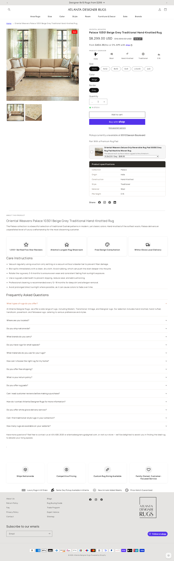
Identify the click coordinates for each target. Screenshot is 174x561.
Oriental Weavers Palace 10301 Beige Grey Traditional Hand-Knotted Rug (46, 23)
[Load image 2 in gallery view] (33, 112)
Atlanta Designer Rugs (82, 555)
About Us (10, 498)
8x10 (116, 69)
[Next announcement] (167, 2)
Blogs (49, 498)
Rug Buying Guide (54, 503)
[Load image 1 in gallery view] (15, 112)
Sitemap (50, 516)
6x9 (126, 69)
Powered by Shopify (98, 555)
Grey (94, 90)
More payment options (117, 128)
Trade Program (53, 507)
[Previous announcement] (7, 2)
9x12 (105, 69)
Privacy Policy (12, 512)
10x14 (94, 69)
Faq (8, 507)
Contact (10, 516)
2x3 (148, 69)
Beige (94, 79)
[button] (9, 9)
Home (8, 23)
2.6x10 (138, 69)
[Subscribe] (49, 534)
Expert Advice (53, 512)
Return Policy (12, 503)
